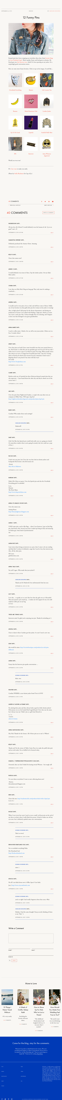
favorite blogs (49, 58)
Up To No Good (15, 133)
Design (31, 11)
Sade (10, 437)
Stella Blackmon (19, 174)
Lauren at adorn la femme (17, 704)
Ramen (31, 90)
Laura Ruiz (12, 543)
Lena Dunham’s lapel (16, 60)
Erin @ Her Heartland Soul (17, 844)
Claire (10, 373)
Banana (15, 111)
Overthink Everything (15, 90)
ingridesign (12, 223)
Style (2, 1066)
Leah (10, 643)
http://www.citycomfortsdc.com (21, 885)
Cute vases (14, 169)
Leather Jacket (47, 111)
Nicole (11, 456)
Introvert (31, 154)
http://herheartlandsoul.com (16, 853)
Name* (10, 950)
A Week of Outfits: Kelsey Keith (23, 1009)
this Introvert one (22, 62)
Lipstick (31, 133)
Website (10, 957)
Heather (11, 690)
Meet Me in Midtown (15, 466)
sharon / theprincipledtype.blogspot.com (22, 761)
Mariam (11, 477)
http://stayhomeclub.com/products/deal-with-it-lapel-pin (34, 799)
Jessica (11, 879)
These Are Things (14, 614)
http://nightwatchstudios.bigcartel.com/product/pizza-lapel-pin (26, 399)
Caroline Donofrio (21, 423)
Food (22, 1066)
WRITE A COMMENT (48, 212)
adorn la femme (13, 719)
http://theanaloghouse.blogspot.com (19, 512)
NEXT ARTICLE (48, 205)
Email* (33, 950)
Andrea (11, 302)
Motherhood (23, 1076)
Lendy (10, 344)
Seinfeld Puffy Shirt (46, 133)
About (2, 1081)
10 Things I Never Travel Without (7, 1009)
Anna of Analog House (16, 503)
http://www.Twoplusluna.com (17, 362)
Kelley (10, 744)
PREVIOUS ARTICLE (15, 205)
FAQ (21, 1081)
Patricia (11, 775)
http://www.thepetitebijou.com (17, 492)
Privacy (2, 1085)
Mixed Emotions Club (31, 111)
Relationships (4, 1076)
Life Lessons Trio (47, 90)
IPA (15, 154)
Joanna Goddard (20, 675)
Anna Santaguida (14, 730)
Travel (22, 1071)
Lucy (10, 594)
